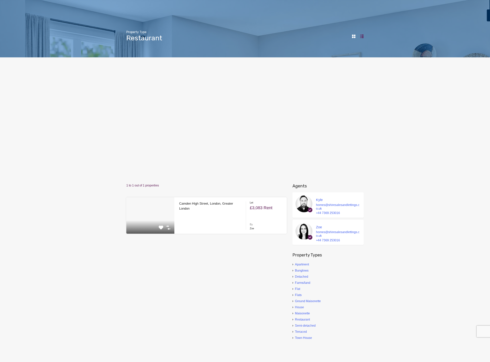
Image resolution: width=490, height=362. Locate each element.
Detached (301, 276)
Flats (298, 295)
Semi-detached (305, 325)
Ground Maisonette (308, 301)
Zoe (319, 227)
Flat (297, 288)
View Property (150, 226)
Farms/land (302, 282)
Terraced (301, 331)
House (299, 307)
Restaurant (302, 319)
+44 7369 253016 (328, 213)
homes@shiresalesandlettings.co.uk (337, 206)
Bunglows (302, 270)
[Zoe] (304, 237)
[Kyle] (304, 210)
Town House (303, 337)
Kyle (319, 200)
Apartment (302, 264)
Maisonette (302, 313)
